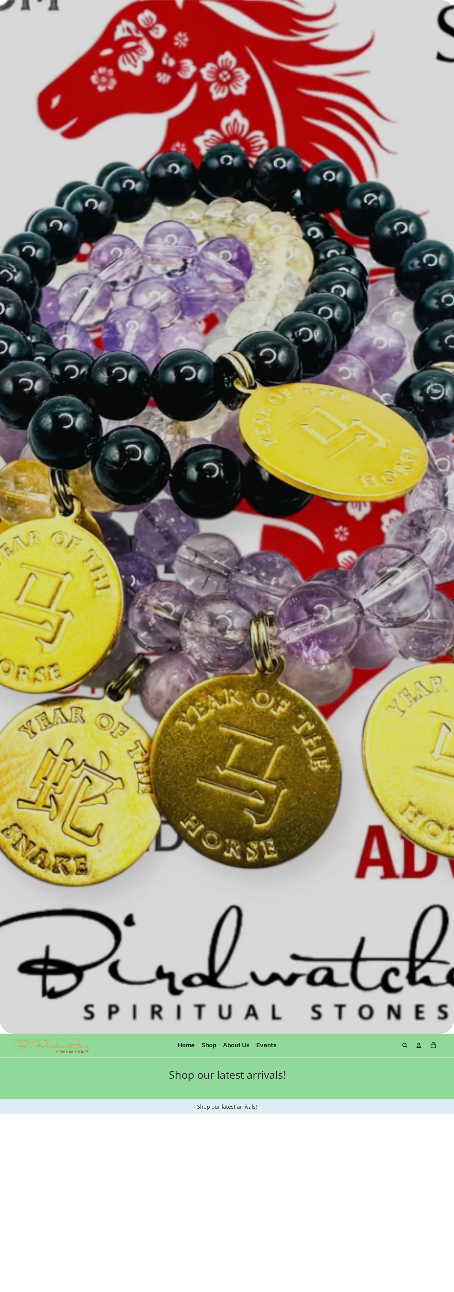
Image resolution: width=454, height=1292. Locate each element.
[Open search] (404, 1045)
